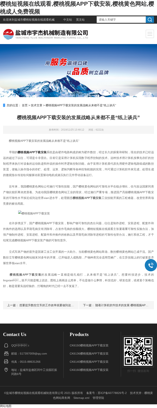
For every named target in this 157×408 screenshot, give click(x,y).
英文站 (80, 19)
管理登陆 (98, 397)
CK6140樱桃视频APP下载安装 (89, 361)
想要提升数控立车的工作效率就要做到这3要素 (48, 305)
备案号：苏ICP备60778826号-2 (106, 393)
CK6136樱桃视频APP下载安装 (89, 353)
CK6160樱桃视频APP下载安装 (89, 369)
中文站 (67, 19)
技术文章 (36, 105)
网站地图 (5, 406)
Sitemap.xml (81, 397)
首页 (25, 105)
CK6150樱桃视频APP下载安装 (89, 345)
